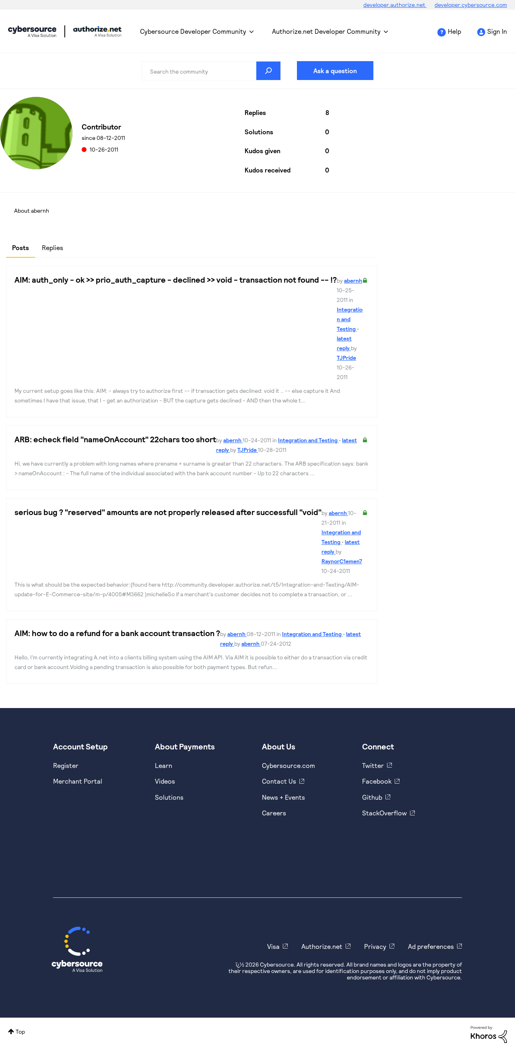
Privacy (375, 946)
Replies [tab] (52, 247)
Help (454, 31)
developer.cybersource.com (471, 4)
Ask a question (335, 70)
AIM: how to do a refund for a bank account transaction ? (117, 633)
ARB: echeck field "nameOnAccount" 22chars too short (115, 439)
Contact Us (279, 781)
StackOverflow (384, 813)
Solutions (169, 797)
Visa (273, 946)
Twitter (373, 765)
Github (372, 797)
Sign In (497, 31)
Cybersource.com (288, 765)
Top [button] (20, 1031)
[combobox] (211, 70)
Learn (163, 765)
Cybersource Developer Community (32, 31)
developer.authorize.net (394, 4)
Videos (165, 781)
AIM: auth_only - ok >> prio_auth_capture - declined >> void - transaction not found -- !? (175, 279)
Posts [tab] (20, 247)
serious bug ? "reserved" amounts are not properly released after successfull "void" (167, 512)
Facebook (376, 781)
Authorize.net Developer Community (326, 31)
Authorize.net (321, 946)
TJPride (346, 357)
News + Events (283, 797)
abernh (353, 280)
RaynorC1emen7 (341, 561)
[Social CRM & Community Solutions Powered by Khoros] (489, 1033)
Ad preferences (431, 946)
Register (65, 765)
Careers (274, 813)
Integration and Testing (350, 319)
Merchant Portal (77, 781)
